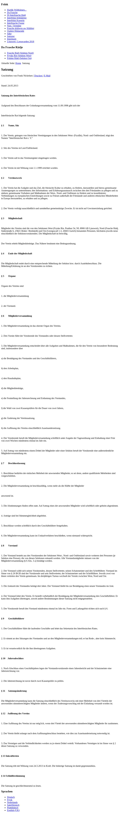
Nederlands (12, 802)
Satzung (10, 36)
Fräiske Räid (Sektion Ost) (19, 58)
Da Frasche (12, 12)
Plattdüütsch (12, 807)
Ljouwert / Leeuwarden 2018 (20, 41)
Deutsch (11, 797)
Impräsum (11, 39)
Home (18, 63)
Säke (9, 33)
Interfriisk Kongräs (15, 20)
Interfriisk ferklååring (16, 18)
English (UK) (13, 810)
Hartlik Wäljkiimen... (16, 10)
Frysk (9, 799)
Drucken (38, 75)
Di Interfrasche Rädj (16, 15)
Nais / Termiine (14, 25)
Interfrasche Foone (15, 23)
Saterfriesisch (13, 805)
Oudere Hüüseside (15, 31)
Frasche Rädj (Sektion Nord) (20, 53)
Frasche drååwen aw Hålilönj (20, 28)
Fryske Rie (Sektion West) (19, 55)
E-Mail (47, 75)
